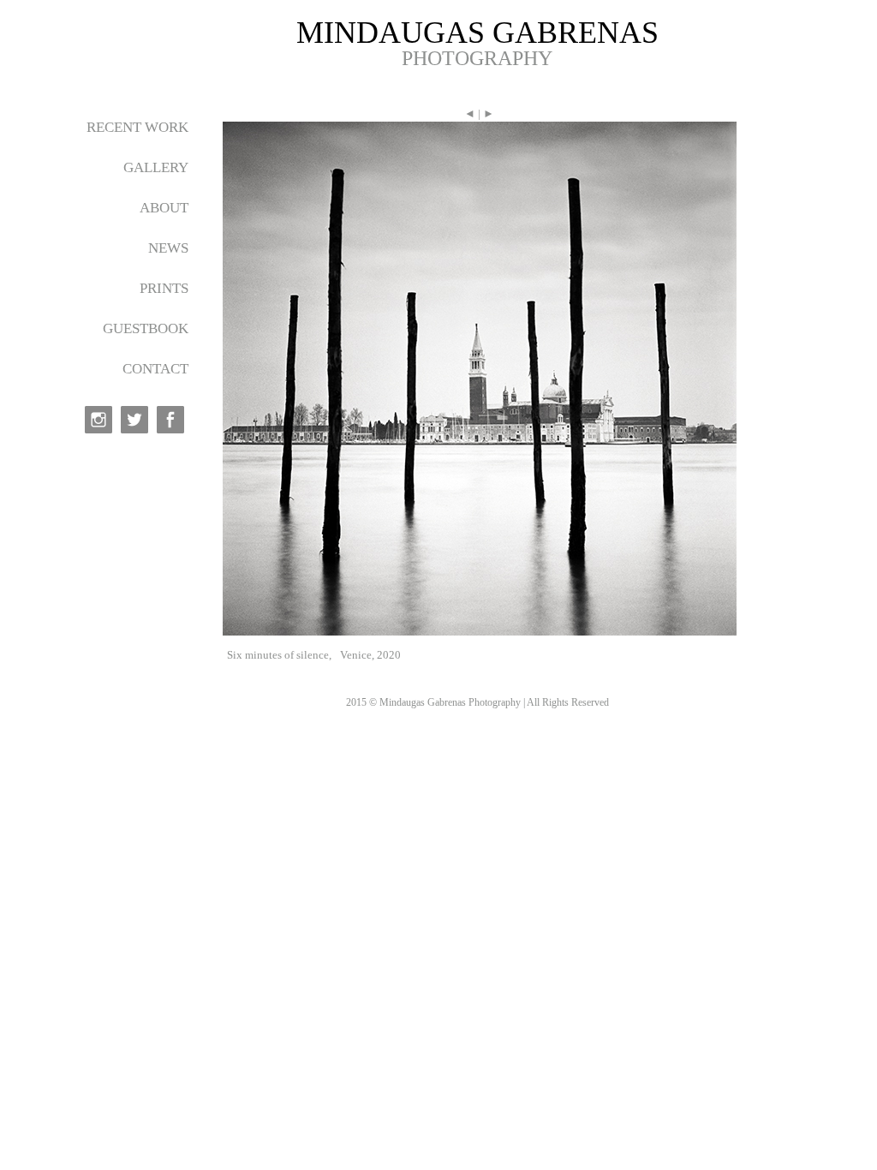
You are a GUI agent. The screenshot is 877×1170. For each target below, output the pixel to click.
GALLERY (155, 167)
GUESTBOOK (145, 328)
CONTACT (155, 369)
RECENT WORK (137, 127)
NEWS (168, 248)
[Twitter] (134, 419)
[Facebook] (170, 419)
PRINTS (164, 288)
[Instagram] (98, 419)
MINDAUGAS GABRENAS (477, 32)
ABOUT (164, 208)
